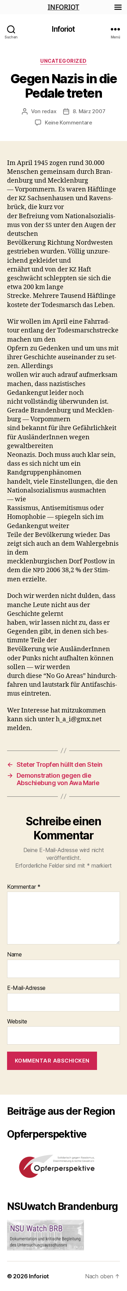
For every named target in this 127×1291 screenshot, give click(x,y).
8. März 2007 (89, 111)
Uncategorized (63, 61)
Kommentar (24, 887)
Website (17, 1021)
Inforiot (63, 29)
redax (49, 111)
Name (14, 955)
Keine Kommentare (68, 122)
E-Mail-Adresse (26, 988)
